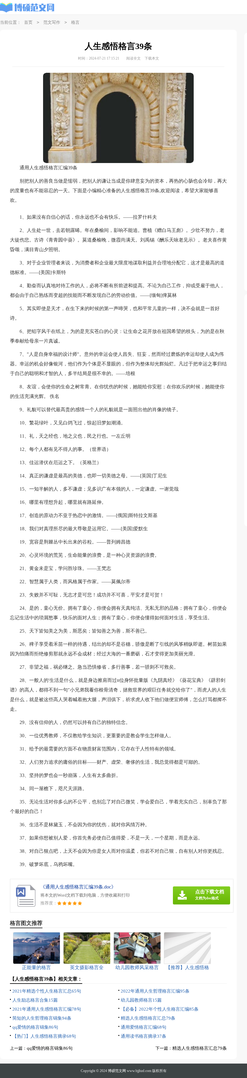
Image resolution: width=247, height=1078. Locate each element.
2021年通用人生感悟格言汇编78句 (46, 1009)
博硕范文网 (117, 1071)
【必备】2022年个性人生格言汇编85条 (160, 1009)
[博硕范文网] (27, 7)
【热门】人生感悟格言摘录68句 (44, 1036)
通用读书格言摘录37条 (143, 1036)
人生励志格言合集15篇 (35, 1000)
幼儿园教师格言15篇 (141, 1000)
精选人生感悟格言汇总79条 (148, 1018)
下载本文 (152, 58)
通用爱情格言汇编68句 (143, 1027)
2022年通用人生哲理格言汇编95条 (155, 991)
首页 (28, 22)
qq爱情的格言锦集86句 (35, 1027)
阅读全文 (133, 58)
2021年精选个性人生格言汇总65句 (46, 991)
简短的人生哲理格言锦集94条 (41, 1018)
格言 (75, 22)
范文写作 (51, 22)
